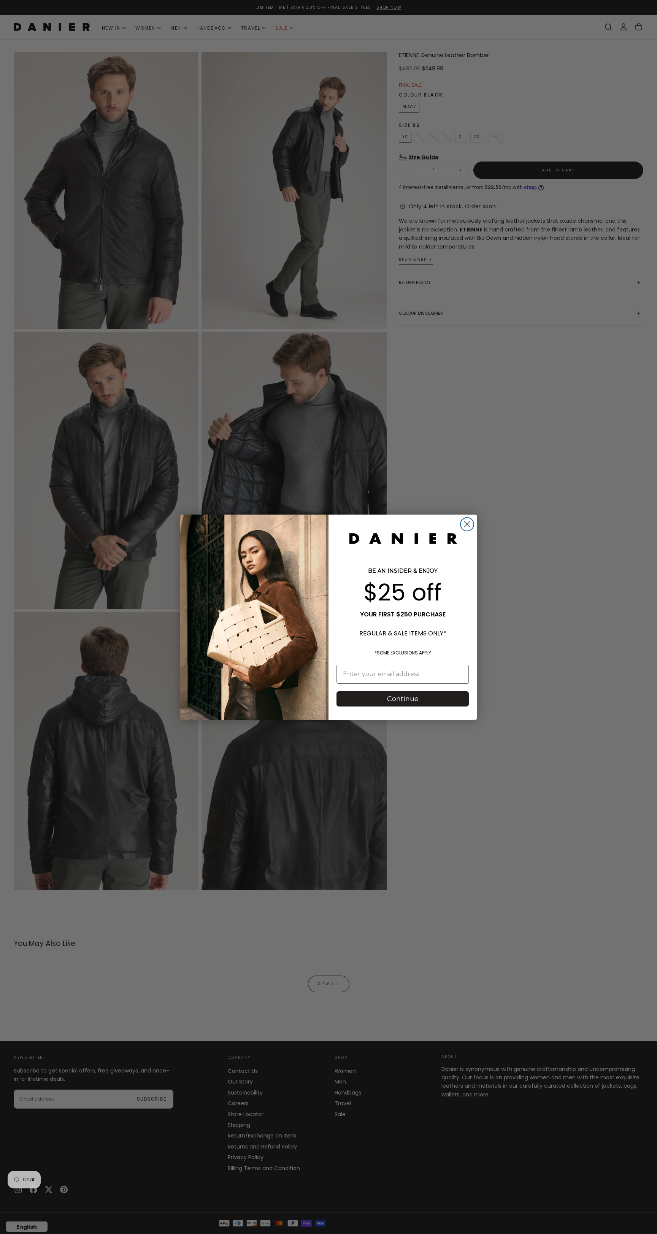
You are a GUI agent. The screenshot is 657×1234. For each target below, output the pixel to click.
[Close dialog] (467, 524)
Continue (403, 699)
